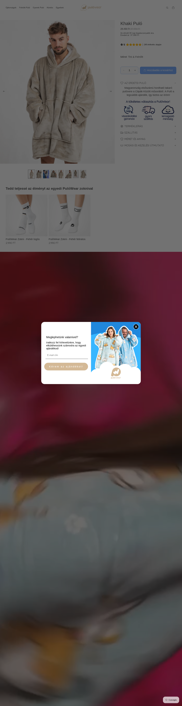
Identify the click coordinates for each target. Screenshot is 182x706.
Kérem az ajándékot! (66, 366)
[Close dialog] (136, 326)
